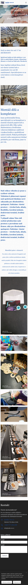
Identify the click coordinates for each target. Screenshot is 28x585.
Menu (26, 2)
